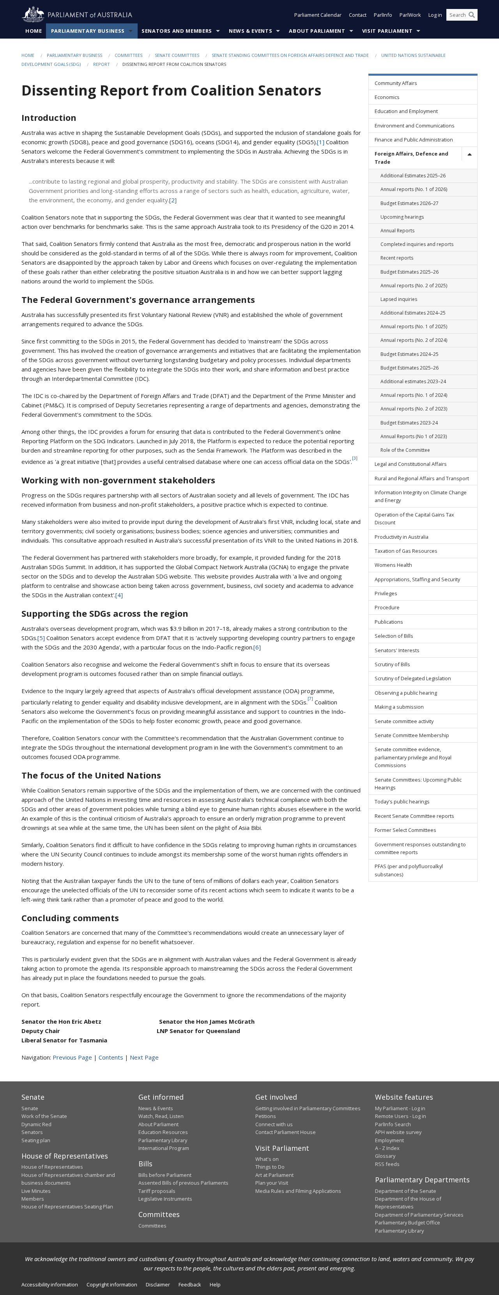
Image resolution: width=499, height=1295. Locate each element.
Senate (29, 1108)
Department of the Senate (405, 1190)
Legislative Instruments (165, 1198)
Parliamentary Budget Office (407, 1222)
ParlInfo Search (393, 1124)
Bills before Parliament (164, 1174)
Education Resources (163, 1132)
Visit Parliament (387, 30)
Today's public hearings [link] (402, 801)
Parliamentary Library (162, 1140)
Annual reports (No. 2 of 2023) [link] (413, 408)
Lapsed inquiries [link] (398, 299)
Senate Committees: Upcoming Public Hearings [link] (418, 783)
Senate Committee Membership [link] (412, 735)
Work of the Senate (44, 1116)
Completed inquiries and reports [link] (416, 244)
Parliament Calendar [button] (318, 14)
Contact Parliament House (285, 1132)
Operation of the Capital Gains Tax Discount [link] (414, 518)
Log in (435, 14)
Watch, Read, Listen (161, 1116)
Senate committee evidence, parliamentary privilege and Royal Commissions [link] (413, 757)
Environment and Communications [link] (415, 125)
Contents (111, 1057)
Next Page (144, 1057)
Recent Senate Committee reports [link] (414, 815)
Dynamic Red (36, 1124)
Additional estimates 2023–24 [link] (413, 381)
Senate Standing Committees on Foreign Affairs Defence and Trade (290, 55)
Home (33, 30)
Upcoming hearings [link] (402, 217)
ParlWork (410, 14)
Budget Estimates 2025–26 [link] (409, 272)
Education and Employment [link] (406, 111)
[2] (173, 200)
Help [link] (215, 1284)
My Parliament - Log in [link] (400, 1108)
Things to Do (270, 1166)
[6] (257, 647)
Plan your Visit (271, 1182)
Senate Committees (177, 55)
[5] (41, 638)
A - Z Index (387, 1148)
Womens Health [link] (393, 564)
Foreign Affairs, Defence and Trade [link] (411, 157)
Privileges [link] (386, 593)
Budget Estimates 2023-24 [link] (409, 422)
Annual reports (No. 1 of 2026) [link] (413, 189)
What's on (267, 1158)
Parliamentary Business (88, 30)
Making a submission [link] (399, 706)
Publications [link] (389, 621)
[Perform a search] (472, 15)
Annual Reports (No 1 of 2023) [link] (413, 436)
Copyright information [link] (112, 1284)
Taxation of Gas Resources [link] (406, 550)
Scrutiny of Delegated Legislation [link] (413, 678)
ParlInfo (383, 14)
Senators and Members (177, 30)
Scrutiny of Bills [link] (392, 664)
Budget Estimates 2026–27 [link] (409, 203)
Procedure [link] (387, 607)
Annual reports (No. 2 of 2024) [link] (413, 340)
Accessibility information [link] (49, 1284)
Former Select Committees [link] (405, 829)
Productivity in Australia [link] (401, 536)
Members (32, 1198)
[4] (119, 595)
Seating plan (35, 1140)
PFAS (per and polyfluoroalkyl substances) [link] (409, 870)
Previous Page (72, 1057)
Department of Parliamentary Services (419, 1214)
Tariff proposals (156, 1190)
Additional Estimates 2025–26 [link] (413, 175)
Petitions (265, 1116)
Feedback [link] (190, 1284)
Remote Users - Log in (400, 1116)
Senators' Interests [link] (397, 650)
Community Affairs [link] (396, 83)
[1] (320, 142)
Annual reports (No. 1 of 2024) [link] (413, 395)
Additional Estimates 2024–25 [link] (413, 313)
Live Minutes (36, 1190)
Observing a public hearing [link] (406, 692)
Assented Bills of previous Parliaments (183, 1182)
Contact (357, 14)
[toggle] (469, 154)
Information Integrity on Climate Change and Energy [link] (421, 496)
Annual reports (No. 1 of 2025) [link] (413, 326)
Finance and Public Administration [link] (414, 139)
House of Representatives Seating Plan (67, 1206)
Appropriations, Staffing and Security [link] (417, 579)
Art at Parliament (274, 1174)
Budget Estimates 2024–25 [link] (409, 354)
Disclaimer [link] (158, 1284)
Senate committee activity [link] (404, 721)
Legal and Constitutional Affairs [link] (411, 463)
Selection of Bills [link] (394, 635)
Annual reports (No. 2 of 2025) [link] (413, 285)
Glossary (385, 1155)
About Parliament (317, 30)
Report (101, 64)
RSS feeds (387, 1164)
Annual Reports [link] (397, 230)
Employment (389, 1140)
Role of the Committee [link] (405, 450)
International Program (163, 1148)
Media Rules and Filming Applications (298, 1190)
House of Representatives (52, 1166)
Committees (128, 55)
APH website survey (398, 1132)
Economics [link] (387, 97)
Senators (32, 1132)
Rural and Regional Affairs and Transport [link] (422, 478)
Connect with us (274, 1124)
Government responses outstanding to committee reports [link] (420, 848)
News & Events (250, 30)
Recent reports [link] (396, 258)
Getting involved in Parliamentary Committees (308, 1108)
